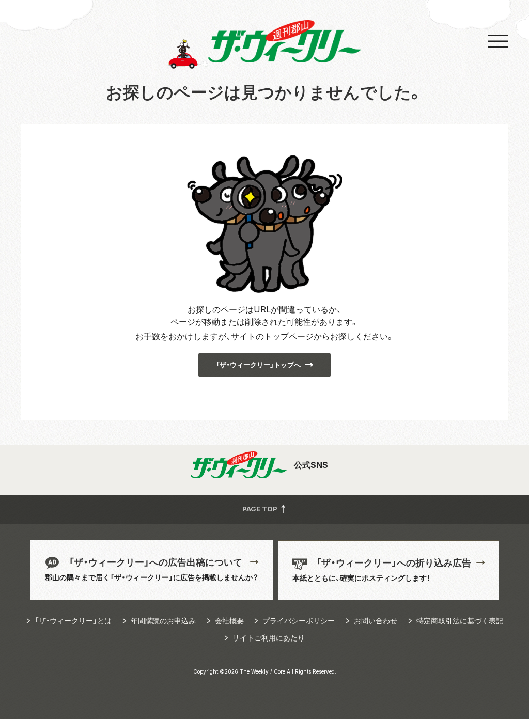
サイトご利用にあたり (268, 637)
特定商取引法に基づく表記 (459, 620)
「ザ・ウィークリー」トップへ (258, 365)
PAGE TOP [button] (260, 508)
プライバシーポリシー (298, 620)
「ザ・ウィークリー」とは (73, 620)
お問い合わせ (375, 620)
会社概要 (229, 620)
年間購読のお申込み (163, 620)
